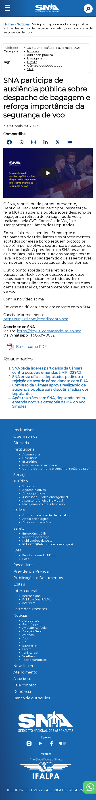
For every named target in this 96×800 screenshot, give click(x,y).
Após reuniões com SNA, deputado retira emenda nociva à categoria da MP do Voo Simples (49, 402)
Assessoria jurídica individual (42, 500)
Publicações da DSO (37, 540)
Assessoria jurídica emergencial (45, 497)
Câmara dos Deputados (44, 65)
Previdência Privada (31, 571)
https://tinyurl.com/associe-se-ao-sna (49, 331)
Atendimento (25, 672)
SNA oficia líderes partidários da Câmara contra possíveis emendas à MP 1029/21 (47, 370)
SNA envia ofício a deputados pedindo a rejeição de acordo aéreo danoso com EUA (50, 379)
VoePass (28, 656)
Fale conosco (25, 685)
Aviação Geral (32, 631)
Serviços (20, 475)
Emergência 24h (34, 533)
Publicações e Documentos (38, 578)
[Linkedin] (45, 142)
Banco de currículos (31, 698)
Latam (26, 649)
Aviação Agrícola (34, 627)
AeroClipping (32, 624)
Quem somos (25, 436)
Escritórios (29, 461)
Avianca (28, 635)
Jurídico (28, 486)
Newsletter (23, 666)
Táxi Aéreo (30, 652)
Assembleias (31, 454)
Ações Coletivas (34, 490)
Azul (25, 638)
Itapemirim (30, 645)
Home (8, 24)
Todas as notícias (34, 659)
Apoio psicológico (35, 518)
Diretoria (21, 443)
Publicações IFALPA (36, 599)
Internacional (31, 596)
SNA (30, 69)
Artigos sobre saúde (36, 522)
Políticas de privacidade (39, 465)
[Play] (48, 173)
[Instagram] (33, 142)
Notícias (23, 24)
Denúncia (22, 692)
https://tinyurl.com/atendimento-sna (35, 319)
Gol (24, 642)
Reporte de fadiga (35, 537)
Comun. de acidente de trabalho (46, 515)
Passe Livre (23, 565)
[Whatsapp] (21, 142)
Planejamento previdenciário (43, 504)
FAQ (25, 559)
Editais (19, 584)
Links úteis (29, 458)
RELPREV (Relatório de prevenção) (47, 544)
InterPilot (28, 603)
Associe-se (22, 679)
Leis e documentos (30, 609)
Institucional (24, 430)
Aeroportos (30, 620)
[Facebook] (9, 142)
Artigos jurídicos (33, 493)
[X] (57, 142)
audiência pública (40, 55)
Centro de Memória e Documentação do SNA (55, 468)
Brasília (32, 62)
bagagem (34, 58)
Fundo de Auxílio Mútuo (39, 555)
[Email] (69, 142)
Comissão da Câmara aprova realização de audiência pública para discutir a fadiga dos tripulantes (50, 389)
